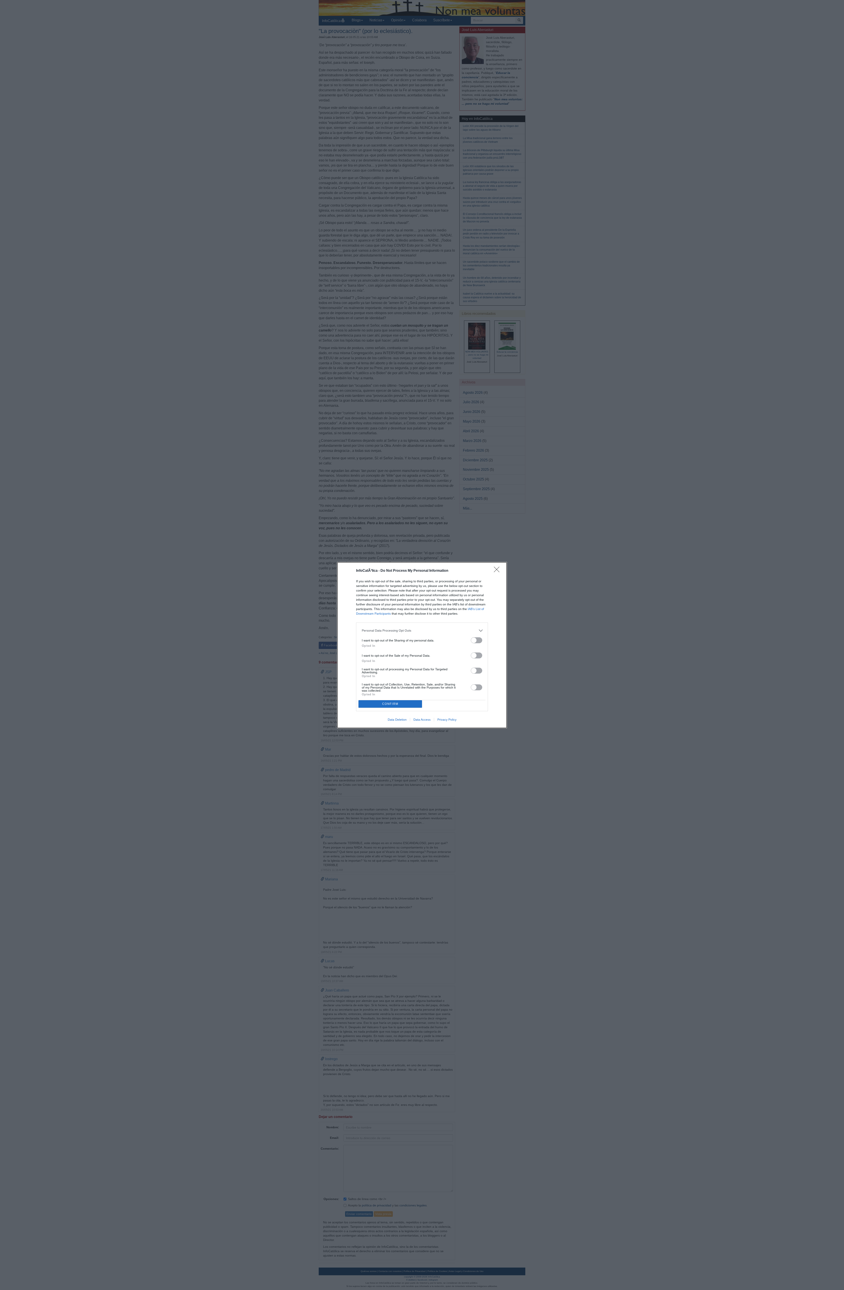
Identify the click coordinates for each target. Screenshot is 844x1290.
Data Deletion (397, 719)
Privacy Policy (447, 719)
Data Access (422, 719)
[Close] (498, 571)
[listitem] (422, 630)
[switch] (476, 640)
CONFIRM (390, 703)
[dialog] (422, 645)
